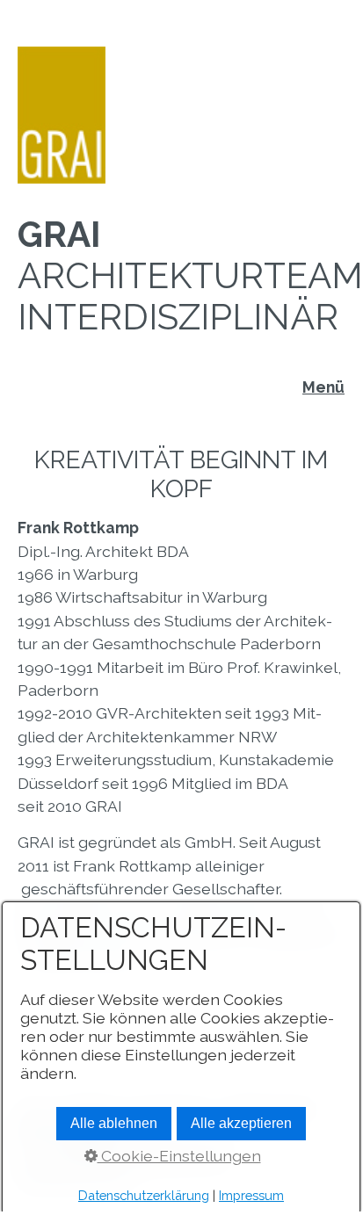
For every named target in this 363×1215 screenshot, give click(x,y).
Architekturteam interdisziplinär (190, 275)
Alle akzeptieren (241, 1123)
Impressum (251, 1195)
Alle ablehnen (113, 1123)
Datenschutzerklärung (143, 1195)
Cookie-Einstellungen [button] (179, 1155)
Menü (323, 387)
